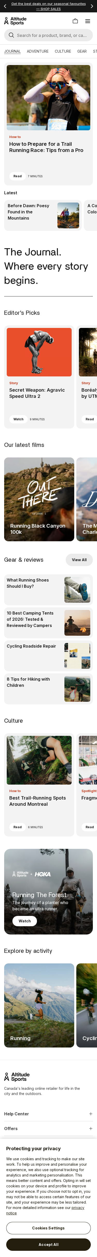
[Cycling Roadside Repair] (48, 655)
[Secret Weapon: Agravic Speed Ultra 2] (39, 377)
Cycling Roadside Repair (31, 646)
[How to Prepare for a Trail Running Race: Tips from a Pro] (48, 124)
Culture (63, 51)
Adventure (38, 51)
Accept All (48, 1244)
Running (20, 1038)
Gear (82, 51)
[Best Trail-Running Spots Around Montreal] (39, 784)
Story (13, 383)
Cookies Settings (48, 1228)
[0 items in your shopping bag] (75, 21)
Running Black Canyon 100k (37, 529)
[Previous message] (5, 6)
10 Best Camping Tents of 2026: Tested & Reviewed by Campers (30, 619)
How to (15, 137)
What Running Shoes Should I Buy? (28, 583)
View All (79, 560)
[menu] (88, 21)
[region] (48, 1198)
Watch (18, 419)
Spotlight (88, 791)
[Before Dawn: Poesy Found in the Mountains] (43, 215)
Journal (12, 51)
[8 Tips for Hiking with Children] (48, 688)
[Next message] (92, 6)
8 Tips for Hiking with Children (28, 682)
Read (17, 176)
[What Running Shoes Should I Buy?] (48, 589)
